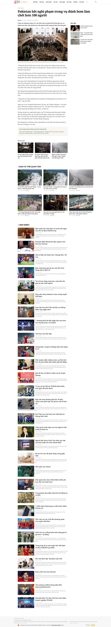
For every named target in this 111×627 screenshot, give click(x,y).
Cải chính (81, 2)
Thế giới (21, 8)
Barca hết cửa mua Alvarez (45, 572)
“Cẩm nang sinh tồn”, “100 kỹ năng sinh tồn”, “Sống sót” (36, 131)
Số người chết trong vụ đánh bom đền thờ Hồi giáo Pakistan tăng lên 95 (42, 156)
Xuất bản (35, 2)
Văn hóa (55, 2)
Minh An (20, 20)
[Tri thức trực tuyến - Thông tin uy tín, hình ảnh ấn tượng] (21, 2)
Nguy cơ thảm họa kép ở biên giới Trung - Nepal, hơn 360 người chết (59, 156)
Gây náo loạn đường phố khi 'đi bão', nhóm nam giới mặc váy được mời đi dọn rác (51, 402)
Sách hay (41, 2)
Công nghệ (62, 2)
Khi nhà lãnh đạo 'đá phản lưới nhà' (48, 559)
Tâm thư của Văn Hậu (43, 334)
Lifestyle (75, 2)
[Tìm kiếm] (95, 2)
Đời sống (69, 2)
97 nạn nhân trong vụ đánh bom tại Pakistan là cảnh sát (25, 156)
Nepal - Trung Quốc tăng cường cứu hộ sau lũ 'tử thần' (86, 34)
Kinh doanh (49, 2)
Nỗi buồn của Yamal (42, 467)
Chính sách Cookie (56, 625)
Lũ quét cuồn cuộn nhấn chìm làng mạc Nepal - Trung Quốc (86, 41)
